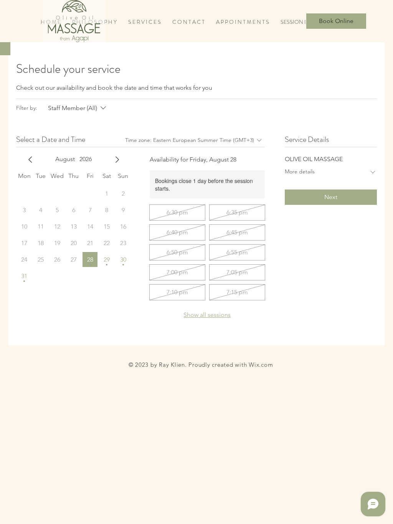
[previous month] (30, 159)
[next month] (117, 159)
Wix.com (261, 364)
